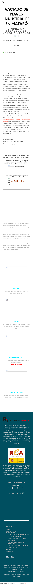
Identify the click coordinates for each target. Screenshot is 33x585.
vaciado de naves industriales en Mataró (21, 247)
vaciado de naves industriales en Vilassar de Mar (12, 245)
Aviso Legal (16, 576)
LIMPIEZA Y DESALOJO (16, 392)
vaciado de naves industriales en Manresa (11, 249)
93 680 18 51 (17, 485)
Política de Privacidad (10, 574)
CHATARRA (16, 289)
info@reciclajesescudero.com (18, 488)
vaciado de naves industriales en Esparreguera (20, 243)
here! (25, 583)
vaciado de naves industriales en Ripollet (16, 223)
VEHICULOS (16, 321)
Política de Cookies (22, 574)
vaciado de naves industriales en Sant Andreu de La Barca (14, 236)
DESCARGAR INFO (16, 330)
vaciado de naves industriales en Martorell (20, 234)
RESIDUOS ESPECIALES (16, 358)
